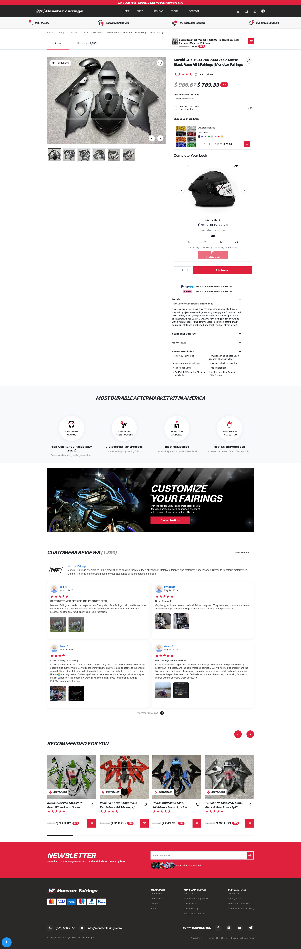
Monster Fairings (76, 566)
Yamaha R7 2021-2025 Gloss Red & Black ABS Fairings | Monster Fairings (118, 805)
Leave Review (241, 552)
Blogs (153, 908)
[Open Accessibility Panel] (7, 942)
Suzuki (74, 32)
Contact (194, 11)
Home (126, 11)
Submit (250, 855)
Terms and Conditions (239, 903)
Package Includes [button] (183, 351)
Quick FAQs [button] (179, 342)
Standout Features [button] (184, 333)
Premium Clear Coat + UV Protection (190, 108)
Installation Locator (194, 913)
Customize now (170, 520)
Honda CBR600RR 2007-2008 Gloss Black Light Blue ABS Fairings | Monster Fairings (170, 805)
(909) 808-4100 (175, 3)
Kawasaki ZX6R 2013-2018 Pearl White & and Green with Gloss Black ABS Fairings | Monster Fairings (64, 805)
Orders (154, 903)
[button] (150, 713)
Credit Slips (156, 898)
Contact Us (234, 893)
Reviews (158, 11)
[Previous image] (181, 190)
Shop (61, 32)
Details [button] (176, 299)
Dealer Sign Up (191, 908)
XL (236, 241)
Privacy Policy (234, 898)
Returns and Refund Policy (241, 908)
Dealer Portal (190, 903)
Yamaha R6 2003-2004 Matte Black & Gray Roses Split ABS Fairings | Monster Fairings (224, 805)
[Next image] (244, 190)
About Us (188, 893)
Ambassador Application (196, 898)
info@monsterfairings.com (105, 928)
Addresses (156, 893)
